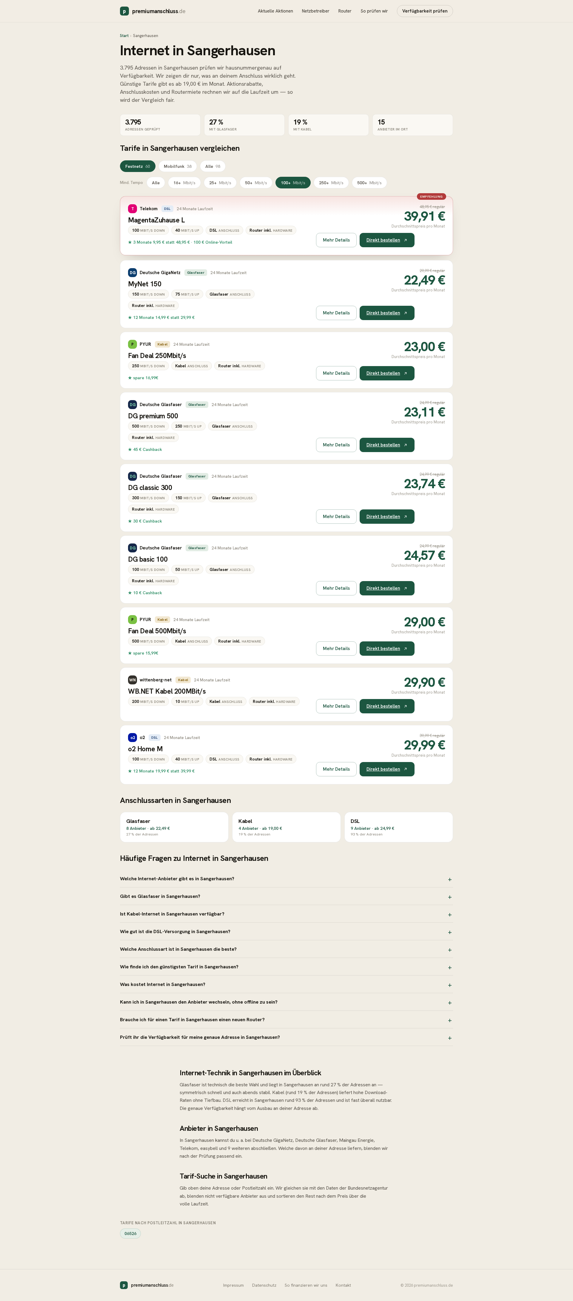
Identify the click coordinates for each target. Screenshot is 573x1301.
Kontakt (343, 1285)
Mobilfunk (178, 166)
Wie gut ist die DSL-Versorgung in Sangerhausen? (175, 931)
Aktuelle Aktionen (275, 11)
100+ (293, 182)
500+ (369, 182)
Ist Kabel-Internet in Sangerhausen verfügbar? (172, 913)
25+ (220, 182)
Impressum (233, 1285)
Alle (212, 166)
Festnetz (137, 166)
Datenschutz (264, 1285)
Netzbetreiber (315, 11)
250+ (331, 182)
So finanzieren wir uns (306, 1285)
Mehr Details (336, 240)
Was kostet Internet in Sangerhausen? (162, 984)
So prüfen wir (374, 11)
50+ (256, 182)
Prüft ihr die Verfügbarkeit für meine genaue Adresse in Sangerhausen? (200, 1037)
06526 (130, 1233)
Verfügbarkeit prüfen (425, 11)
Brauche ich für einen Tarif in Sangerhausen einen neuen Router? (192, 1019)
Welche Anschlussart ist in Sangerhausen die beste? (178, 949)
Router (345, 11)
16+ (184, 182)
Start (124, 35)
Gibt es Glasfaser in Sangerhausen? (160, 896)
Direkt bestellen (383, 240)
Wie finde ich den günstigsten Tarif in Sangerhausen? (179, 966)
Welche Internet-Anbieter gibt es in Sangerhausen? (177, 878)
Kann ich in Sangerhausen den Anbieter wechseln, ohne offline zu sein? (199, 1002)
